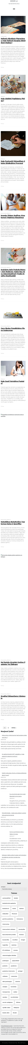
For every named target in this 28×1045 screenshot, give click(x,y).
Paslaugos (3, 213)
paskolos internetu (9, 971)
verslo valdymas (8, 1002)
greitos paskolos (8, 919)
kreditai (15, 939)
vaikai (15, 992)
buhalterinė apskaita (9, 903)
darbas (21, 908)
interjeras (20, 919)
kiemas (21, 934)
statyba (5, 986)
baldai (16, 898)
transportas (6, 992)
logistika (5, 945)
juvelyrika (22, 929)
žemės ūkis (6, 1012)
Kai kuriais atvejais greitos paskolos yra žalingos (13, 663)
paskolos (14, 966)
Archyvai (3, 886)
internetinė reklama (9, 929)
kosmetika (6, 939)
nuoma (15, 950)
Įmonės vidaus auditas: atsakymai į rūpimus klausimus (13, 216)
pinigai (20, 971)
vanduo (5, 997)
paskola (5, 966)
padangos (6, 960)
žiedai (15, 1012)
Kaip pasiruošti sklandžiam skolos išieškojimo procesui (13, 162)
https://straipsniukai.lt (7, 1026)
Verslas (3, 96)
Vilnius (18, 1002)
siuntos (17, 981)
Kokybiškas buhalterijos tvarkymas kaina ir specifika (13, 523)
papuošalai (15, 960)
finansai (14, 913)
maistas (14, 945)
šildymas (16, 1007)
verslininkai (14, 997)
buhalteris (6, 908)
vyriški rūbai (6, 1007)
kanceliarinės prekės (9, 934)
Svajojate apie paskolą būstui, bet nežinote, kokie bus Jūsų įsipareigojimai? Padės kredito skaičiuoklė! (13, 273)
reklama (5, 976)
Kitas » (14, 727)
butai (14, 908)
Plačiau (2, 67)
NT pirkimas (6, 950)
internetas (6, 924)
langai (23, 939)
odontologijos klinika (9, 955)
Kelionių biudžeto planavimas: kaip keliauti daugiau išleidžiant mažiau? (13, 41)
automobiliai (7, 898)
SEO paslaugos (7, 981)
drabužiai (5, 913)
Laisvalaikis (3, 36)
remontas (14, 976)
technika (13, 986)
